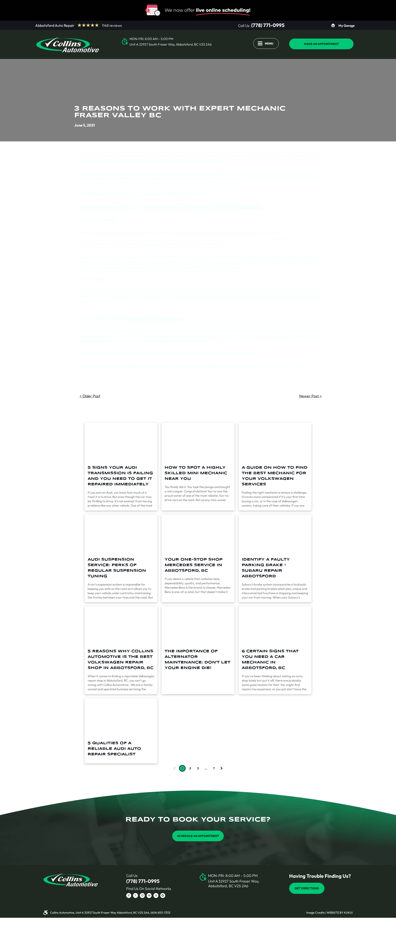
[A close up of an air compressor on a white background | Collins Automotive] (197, 626)
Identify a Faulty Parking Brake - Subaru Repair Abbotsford (266, 568)
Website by (335, 912)
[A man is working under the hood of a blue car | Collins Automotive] (275, 626)
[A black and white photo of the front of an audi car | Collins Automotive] (121, 534)
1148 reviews (112, 25)
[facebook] (128, 896)
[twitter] (135, 896)
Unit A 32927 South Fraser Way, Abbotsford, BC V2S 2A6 (171, 44)
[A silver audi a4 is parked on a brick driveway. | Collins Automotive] (121, 442)
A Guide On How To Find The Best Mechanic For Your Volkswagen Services (275, 476)
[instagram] (142, 896)
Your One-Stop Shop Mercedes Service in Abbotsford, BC (194, 565)
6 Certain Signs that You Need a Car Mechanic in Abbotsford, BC (270, 659)
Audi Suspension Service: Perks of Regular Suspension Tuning (117, 568)
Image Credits (315, 912)
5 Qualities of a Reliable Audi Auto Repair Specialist (114, 748)
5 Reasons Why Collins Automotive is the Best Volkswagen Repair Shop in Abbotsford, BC (120, 659)
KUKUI (348, 912)
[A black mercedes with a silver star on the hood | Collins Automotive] (197, 534)
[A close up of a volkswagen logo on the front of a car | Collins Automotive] (121, 626)
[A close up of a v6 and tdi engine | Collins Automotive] (275, 442)
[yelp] (155, 896)
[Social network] (162, 896)
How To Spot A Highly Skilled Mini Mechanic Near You (196, 473)
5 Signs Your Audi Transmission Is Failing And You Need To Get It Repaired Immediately (120, 476)
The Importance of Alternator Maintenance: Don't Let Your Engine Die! (197, 659)
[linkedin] (149, 896)
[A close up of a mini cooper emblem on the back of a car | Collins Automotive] (197, 442)
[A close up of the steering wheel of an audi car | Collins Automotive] (121, 717)
